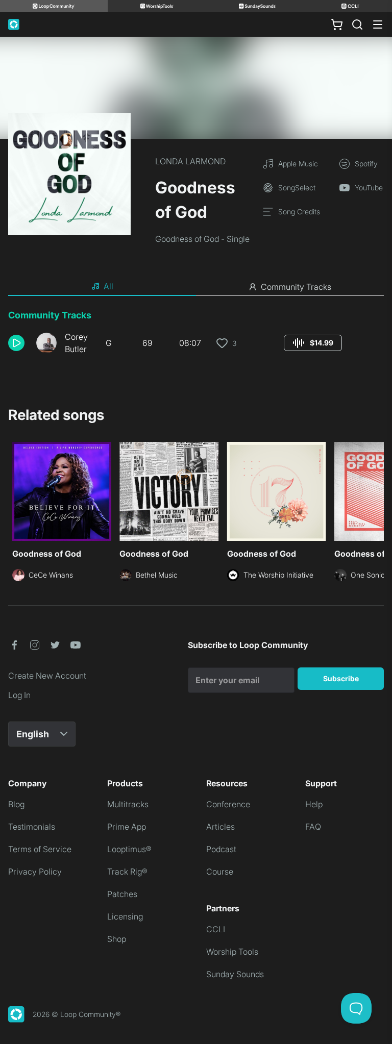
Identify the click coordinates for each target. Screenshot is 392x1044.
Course (219, 871)
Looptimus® (129, 849)
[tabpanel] (196, 335)
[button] (18, 343)
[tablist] (196, 287)
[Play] (16, 343)
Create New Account (47, 675)
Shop (116, 939)
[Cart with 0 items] (337, 24)
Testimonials (31, 827)
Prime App (126, 827)
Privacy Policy (35, 871)
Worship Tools (232, 952)
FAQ (313, 827)
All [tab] (108, 286)
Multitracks (128, 804)
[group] (313, 343)
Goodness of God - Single (202, 239)
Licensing (125, 916)
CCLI (215, 929)
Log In (19, 695)
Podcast (221, 849)
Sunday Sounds (235, 974)
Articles (220, 827)
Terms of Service (39, 849)
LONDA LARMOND (190, 161)
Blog (16, 804)
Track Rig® (127, 871)
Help (314, 804)
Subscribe (341, 678)
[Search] (357, 24)
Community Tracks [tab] (296, 287)
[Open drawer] (378, 24)
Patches (122, 894)
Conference (228, 804)
